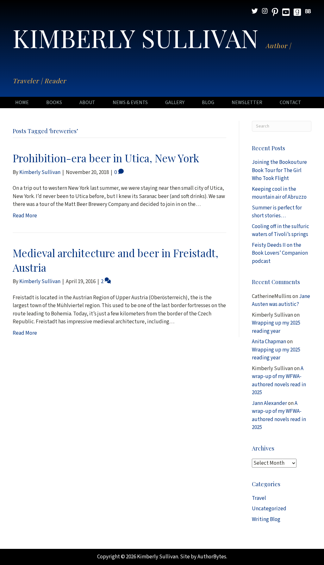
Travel (259, 498)
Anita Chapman (269, 341)
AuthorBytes (211, 557)
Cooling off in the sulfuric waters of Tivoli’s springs (280, 231)
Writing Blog (266, 519)
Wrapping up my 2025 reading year (276, 327)
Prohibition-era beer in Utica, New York (106, 158)
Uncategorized (269, 508)
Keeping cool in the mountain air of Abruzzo (279, 193)
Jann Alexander (269, 403)
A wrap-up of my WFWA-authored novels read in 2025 (279, 381)
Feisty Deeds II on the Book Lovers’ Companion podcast (280, 253)
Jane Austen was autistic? (281, 300)
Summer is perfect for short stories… (277, 212)
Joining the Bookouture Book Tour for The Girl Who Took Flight (279, 170)
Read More (25, 216)
